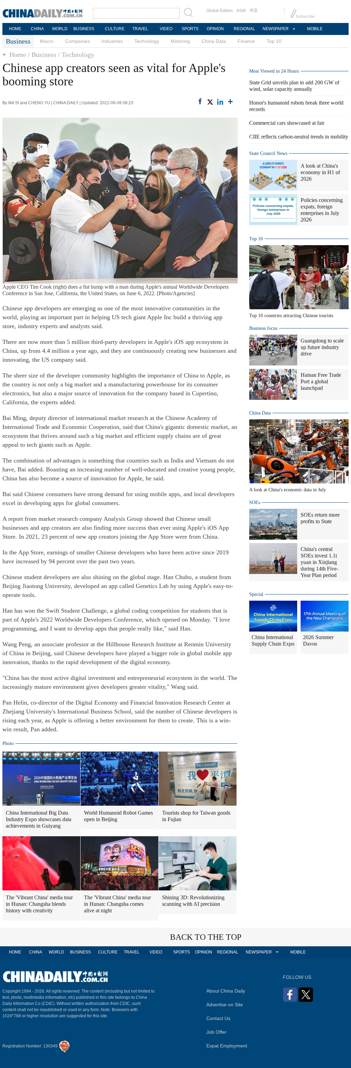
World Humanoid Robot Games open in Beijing (118, 816)
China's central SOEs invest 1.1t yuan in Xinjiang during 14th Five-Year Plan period (319, 562)
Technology (146, 41)
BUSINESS (83, 28)
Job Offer (216, 1032)
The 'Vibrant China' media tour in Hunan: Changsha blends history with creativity (39, 904)
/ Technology (76, 54)
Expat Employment (226, 1045)
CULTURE (114, 28)
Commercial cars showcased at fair (286, 123)
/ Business (42, 54)
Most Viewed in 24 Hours (274, 71)
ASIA (241, 10)
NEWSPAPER (275, 28)
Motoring (180, 41)
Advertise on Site (224, 1004)
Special (256, 594)
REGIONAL (244, 28)
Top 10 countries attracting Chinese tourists (291, 315)
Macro (46, 41)
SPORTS (190, 28)
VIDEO (166, 28)
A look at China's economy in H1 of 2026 (320, 172)
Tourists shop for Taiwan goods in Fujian (196, 816)
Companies (77, 41)
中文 (254, 10)
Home (17, 54)
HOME (15, 28)
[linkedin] (220, 101)
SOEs (254, 502)
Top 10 (274, 41)
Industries (112, 41)
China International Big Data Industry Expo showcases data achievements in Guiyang (38, 819)
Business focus (263, 328)
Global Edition (219, 10)
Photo (8, 743)
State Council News (268, 153)
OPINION (215, 28)
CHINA (37, 28)
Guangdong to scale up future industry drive (322, 347)
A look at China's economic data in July (287, 489)
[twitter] (209, 101)
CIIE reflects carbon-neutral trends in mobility (298, 137)
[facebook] (200, 101)
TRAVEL (140, 28)
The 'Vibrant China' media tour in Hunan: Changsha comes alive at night (117, 904)
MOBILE (315, 28)
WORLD (60, 28)
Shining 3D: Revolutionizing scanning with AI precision (193, 901)
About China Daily (225, 991)
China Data (214, 41)
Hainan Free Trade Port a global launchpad (321, 381)
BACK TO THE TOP (205, 937)
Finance (246, 41)
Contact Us (218, 1018)
